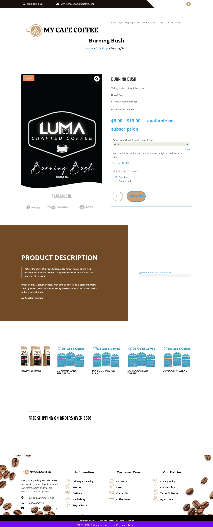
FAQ (161, 23)
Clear (187, 149)
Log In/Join (130, 23)
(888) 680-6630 (35, 3)
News (179, 23)
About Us (147, 23)
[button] (97, 79)
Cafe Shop (102, 48)
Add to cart (136, 196)
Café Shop (116, 23)
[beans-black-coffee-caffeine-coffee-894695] (155, 271)
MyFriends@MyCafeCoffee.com (77, 3)
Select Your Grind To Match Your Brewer (134, 140)
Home (89, 48)
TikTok (169, 23)
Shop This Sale (170, 415)
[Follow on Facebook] (188, 4)
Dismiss (132, 525)
